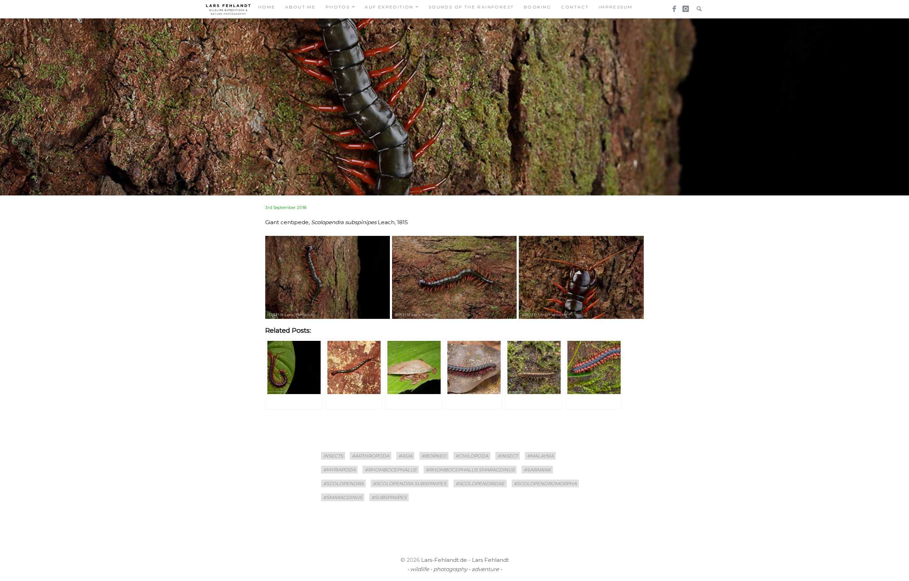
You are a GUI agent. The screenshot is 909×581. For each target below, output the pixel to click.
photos (338, 7)
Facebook (671, 6)
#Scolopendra (343, 483)
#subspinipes (389, 497)
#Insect (507, 456)
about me (300, 7)
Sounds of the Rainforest (471, 7)
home (267, 7)
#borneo (433, 456)
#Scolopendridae (480, 483)
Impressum (616, 7)
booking (537, 7)
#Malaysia (540, 456)
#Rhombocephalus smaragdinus (470, 469)
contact (575, 7)
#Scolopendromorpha (545, 483)
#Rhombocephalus (391, 469)
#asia (405, 456)
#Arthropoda (370, 456)
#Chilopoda (472, 456)
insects (333, 456)
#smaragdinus (342, 497)
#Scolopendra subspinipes (409, 483)
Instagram (684, 6)
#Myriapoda (339, 469)
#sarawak (537, 469)
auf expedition (389, 7)
